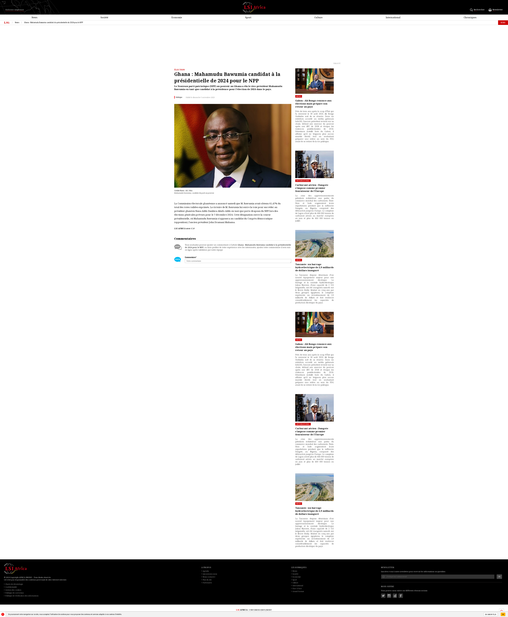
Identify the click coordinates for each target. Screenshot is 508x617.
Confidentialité (11, 587)
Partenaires (207, 582)
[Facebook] (400, 595)
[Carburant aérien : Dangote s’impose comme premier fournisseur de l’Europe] (314, 164)
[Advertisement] (254, 43)
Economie (296, 577)
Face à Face (297, 588)
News (298, 96)
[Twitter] (383, 595)
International (303, 181)
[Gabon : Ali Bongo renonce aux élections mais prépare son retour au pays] (314, 81)
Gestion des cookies (13, 590)
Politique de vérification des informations (21, 596)
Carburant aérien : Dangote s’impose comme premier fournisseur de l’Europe (311, 188)
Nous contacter (209, 577)
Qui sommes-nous (210, 574)
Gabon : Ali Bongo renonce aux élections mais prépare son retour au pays (313, 103)
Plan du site (207, 580)
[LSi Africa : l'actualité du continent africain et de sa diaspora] (254, 7)
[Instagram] (389, 595)
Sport (294, 580)
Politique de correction (14, 593)
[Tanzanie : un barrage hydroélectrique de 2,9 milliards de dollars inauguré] (314, 243)
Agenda (206, 571)
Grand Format (298, 591)
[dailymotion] (395, 595)
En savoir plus (490, 614)
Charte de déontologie (14, 584)
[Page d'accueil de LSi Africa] (6, 23)
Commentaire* (190, 257)
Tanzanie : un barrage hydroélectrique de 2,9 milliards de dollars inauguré (314, 267)
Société (295, 574)
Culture (295, 582)
